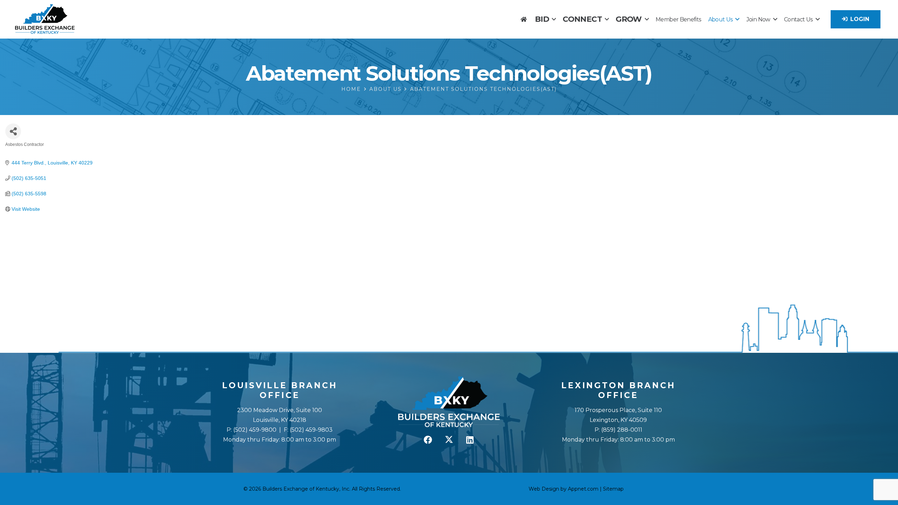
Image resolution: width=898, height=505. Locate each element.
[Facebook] (427, 439)
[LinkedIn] (470, 439)
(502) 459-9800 (254, 429)
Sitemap (613, 489)
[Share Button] (13, 131)
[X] (449, 439)
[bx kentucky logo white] (449, 402)
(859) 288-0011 (621, 429)
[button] (554, 19)
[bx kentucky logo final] (45, 19)
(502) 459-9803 (311, 429)
